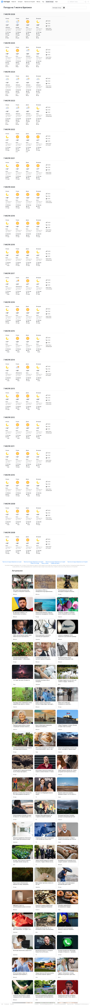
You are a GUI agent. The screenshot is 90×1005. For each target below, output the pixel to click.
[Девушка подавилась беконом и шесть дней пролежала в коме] (22, 833)
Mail (2, 1004)
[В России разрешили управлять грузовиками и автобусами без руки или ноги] (45, 990)
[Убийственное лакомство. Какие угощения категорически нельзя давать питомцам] (67, 765)
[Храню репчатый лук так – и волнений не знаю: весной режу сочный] (45, 923)
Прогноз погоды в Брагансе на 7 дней (55, 561)
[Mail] (2, 1)
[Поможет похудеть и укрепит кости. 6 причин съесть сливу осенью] (67, 607)
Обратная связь (70, 1004)
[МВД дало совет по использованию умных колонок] (22, 900)
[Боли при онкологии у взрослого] (22, 945)
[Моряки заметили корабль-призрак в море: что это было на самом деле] (67, 788)
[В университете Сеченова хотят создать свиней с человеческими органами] (67, 855)
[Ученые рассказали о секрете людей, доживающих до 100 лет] (67, 833)
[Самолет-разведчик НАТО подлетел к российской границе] (67, 630)
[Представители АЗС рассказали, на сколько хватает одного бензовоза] (45, 968)
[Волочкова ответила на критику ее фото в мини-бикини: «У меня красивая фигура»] (45, 765)
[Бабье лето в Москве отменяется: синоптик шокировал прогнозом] (67, 697)
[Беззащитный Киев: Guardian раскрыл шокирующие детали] (67, 810)
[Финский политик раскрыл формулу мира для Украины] (67, 923)
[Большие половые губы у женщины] (45, 675)
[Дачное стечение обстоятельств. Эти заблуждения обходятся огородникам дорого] (22, 788)
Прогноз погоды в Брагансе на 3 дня (12, 561)
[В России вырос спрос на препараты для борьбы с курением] (22, 968)
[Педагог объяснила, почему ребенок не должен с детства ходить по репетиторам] (67, 968)
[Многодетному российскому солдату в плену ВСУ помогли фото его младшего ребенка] (22, 585)
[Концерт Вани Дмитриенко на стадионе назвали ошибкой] (45, 810)
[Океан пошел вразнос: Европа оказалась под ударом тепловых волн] (45, 607)
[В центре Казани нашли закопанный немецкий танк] (67, 652)
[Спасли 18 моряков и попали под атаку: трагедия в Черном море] (67, 742)
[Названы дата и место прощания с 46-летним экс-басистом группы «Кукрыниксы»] (45, 833)
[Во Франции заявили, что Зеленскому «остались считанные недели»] (22, 607)
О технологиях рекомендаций (60, 1004)
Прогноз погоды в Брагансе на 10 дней (77, 561)
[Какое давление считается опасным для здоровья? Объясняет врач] (45, 630)
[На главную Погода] (6, 1)
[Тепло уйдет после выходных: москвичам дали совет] (67, 878)
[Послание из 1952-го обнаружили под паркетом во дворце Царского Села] (45, 585)
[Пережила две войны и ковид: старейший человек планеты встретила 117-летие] (22, 720)
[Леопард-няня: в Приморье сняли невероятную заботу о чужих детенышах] (22, 697)
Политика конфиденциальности (46, 1004)
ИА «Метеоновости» (85, 1004)
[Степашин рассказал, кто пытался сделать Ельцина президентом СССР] (45, 652)
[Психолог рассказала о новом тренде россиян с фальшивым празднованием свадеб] (22, 990)
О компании (6, 1004)
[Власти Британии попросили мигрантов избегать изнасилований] (45, 720)
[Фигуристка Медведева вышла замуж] (45, 788)
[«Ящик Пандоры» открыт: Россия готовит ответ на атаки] (67, 720)
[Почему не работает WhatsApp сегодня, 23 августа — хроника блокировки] (67, 945)
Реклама (12, 1004)
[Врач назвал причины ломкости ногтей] (45, 878)
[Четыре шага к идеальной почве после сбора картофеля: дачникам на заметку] (22, 765)
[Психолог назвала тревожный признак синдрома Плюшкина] (45, 900)
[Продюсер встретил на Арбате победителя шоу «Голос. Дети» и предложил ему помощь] (67, 990)
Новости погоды (35, 563)
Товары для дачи (55, 563)
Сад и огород (44, 563)
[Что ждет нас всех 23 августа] (22, 675)
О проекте (37, 1004)
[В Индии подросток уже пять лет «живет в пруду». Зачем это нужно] (67, 675)
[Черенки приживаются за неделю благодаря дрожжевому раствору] (22, 742)
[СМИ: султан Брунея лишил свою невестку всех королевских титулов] (22, 630)
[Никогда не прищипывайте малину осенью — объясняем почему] (22, 652)
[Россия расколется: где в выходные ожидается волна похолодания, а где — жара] (67, 585)
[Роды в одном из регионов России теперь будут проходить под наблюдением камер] (45, 697)
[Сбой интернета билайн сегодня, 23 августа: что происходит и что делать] (22, 810)
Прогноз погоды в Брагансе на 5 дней (33, 561)
